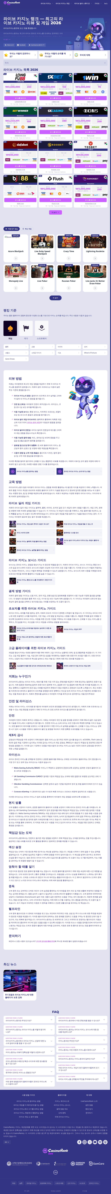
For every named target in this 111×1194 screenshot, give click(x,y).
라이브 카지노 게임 (63, 3)
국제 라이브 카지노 (61, 1117)
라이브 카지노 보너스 (61, 1105)
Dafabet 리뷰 (20, 170)
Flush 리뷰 (55, 204)
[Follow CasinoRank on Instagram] (84, 1142)
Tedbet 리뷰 (90, 170)
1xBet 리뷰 (55, 102)
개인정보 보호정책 (55, 1191)
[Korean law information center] (42, 1163)
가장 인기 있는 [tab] (13, 229)
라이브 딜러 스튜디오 (82, 3)
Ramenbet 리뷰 (90, 204)
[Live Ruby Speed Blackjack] (42, 248)
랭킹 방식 (88, 1109)
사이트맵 (84, 1191)
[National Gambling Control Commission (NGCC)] (18, 1163)
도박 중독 (61, 1113)
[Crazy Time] (68, 248)
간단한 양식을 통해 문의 (45, 941)
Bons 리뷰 (90, 136)
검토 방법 (88, 1105)
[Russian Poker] (68, 278)
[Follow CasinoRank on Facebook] (78, 1142)
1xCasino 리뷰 (55, 136)
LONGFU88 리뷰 (20, 102)
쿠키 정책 (26, 1191)
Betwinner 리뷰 (20, 136)
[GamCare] (96, 1163)
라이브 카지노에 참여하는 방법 (28, 1101)
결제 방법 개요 (61, 1109)
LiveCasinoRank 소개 (88, 1101)
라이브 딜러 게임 (33, 422)
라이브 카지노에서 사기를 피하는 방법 (28, 1109)
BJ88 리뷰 (20, 204)
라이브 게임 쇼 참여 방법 (28, 1117)
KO (6, 1142)
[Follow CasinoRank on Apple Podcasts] (104, 1142)
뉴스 (106, 3)
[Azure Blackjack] (15, 248)
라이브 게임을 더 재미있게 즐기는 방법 (28, 1105)
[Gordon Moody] (77, 1163)
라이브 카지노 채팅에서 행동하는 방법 (28, 1113)
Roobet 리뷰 (55, 170)
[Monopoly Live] (15, 278)
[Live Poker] (42, 278)
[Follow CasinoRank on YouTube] (94, 1142)
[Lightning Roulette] (95, 248)
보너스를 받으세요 (20, 98)
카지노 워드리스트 (62, 1101)
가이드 (97, 3)
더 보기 (54, 212)
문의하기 (88, 1113)
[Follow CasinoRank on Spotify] (99, 1142)
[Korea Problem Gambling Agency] (60, 1163)
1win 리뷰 (90, 102)
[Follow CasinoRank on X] (89, 1142)
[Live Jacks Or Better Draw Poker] (95, 278)
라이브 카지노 (46, 3)
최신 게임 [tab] (28, 229)
